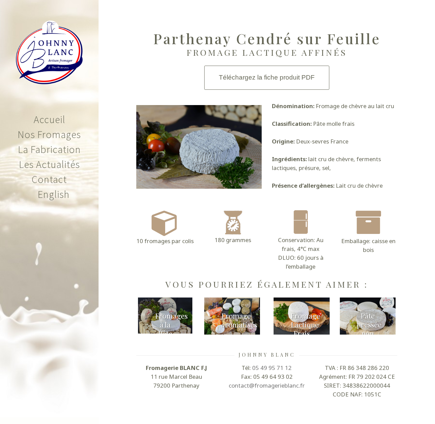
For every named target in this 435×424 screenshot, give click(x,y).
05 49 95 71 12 (272, 368)
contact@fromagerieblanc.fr (267, 385)
